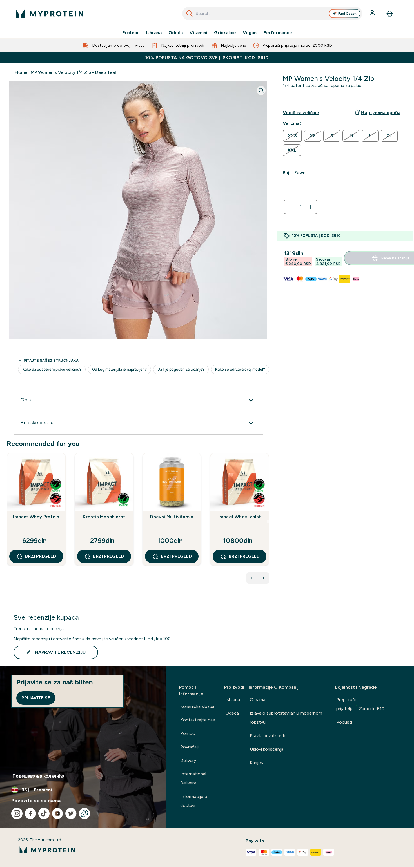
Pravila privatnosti (267, 735)
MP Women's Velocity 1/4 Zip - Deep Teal (73, 72)
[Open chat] (84, 813)
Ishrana (154, 32)
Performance (277, 32)
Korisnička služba (197, 706)
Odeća (175, 32)
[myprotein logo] (49, 13)
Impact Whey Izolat (239, 516)
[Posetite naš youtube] (57, 813)
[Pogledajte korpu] (389, 13)
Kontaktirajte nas (197, 719)
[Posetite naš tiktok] (44, 813)
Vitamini (198, 32)
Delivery (188, 760)
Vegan (250, 32)
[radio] (292, 136)
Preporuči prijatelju (360, 704)
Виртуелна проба (380, 112)
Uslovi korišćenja (266, 749)
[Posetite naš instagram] (17, 813)
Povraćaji (189, 746)
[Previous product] (252, 578)
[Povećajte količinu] (310, 207)
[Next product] (263, 578)
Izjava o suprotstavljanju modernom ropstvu (286, 717)
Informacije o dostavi (193, 801)
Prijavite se (35, 697)
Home (21, 72)
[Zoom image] (261, 90)
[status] (300, 207)
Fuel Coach (347, 13)
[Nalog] (372, 13)
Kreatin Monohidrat (104, 516)
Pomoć (187, 733)
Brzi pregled (40, 556)
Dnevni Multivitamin (171, 516)
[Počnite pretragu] (189, 13)
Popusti (344, 722)
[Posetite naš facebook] (30, 813)
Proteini (130, 32)
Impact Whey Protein (36, 516)
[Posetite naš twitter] (71, 813)
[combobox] (272, 13)
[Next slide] (268, 521)
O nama (257, 699)
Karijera (257, 762)
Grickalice (225, 32)
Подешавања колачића (38, 776)
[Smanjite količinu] (290, 207)
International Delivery (193, 778)
